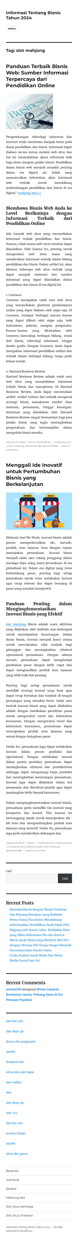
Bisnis (32, 442)
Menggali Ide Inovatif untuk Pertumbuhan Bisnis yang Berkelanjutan (34, 474)
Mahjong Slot (15, 1197)
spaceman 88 (33, 445)
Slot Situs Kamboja (19, 1206)
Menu (12, 28)
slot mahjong (16, 445)
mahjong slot (46, 842)
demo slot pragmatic (21, 1041)
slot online (13, 1082)
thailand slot (15, 1062)
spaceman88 (50, 445)
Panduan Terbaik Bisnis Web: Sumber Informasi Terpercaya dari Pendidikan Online (37, 76)
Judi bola (12, 1180)
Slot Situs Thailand (19, 1215)
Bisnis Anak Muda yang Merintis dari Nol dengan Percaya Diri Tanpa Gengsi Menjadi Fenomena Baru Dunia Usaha (40, 945)
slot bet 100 (14, 1123)
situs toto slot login (20, 1072)
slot (8, 1092)
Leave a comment (35, 850)
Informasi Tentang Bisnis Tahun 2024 (28, 1227)
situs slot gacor (17, 1153)
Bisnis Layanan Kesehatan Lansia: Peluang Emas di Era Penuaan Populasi (34, 994)
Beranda (12, 1171)
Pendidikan (44, 442)
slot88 (10, 1051)
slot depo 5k (15, 1031)
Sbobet (11, 1188)
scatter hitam (15, 1133)
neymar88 (13, 989)
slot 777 (11, 1113)
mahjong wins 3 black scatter (25, 846)
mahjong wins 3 (29, 193)
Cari (9, 871)
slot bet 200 (14, 1021)
